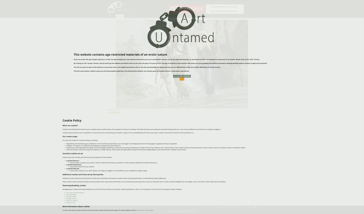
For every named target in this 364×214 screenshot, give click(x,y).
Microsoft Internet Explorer (75, 193)
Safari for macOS (71, 201)
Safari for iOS (70, 203)
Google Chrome (71, 199)
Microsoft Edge (71, 195)
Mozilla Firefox (71, 197)
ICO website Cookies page (144, 210)
